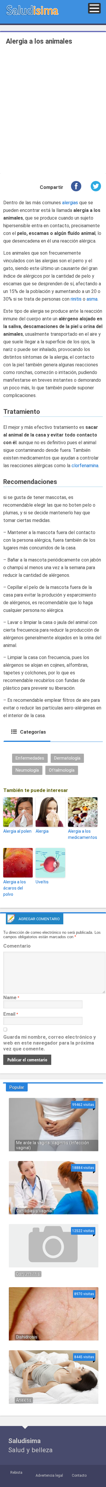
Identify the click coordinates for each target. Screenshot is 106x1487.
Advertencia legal (49, 1475)
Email (9, 1014)
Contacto (79, 1475)
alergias (70, 202)
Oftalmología (61, 770)
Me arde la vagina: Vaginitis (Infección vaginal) (52, 1145)
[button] (94, 8)
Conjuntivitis (28, 1274)
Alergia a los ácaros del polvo (14, 888)
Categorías (32, 732)
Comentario (17, 946)
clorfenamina (85, 465)
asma (92, 299)
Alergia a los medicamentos (82, 834)
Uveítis (42, 882)
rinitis (76, 299)
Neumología (27, 770)
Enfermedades (30, 758)
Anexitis (24, 1400)
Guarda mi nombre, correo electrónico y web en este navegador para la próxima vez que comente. (49, 1043)
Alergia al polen (17, 831)
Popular (16, 1087)
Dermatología (67, 758)
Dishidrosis (26, 1337)
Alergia (42, 831)
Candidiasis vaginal (34, 1210)
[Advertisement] (53, 110)
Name (9, 997)
